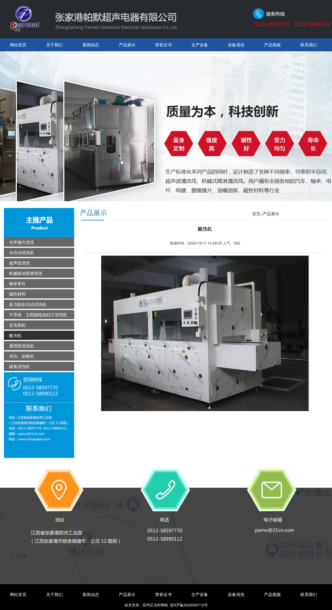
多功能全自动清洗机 (27, 304)
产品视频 (272, 45)
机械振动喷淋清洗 (25, 273)
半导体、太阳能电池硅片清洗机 (38, 315)
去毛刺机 (17, 325)
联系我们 (308, 45)
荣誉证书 (163, 45)
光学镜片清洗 (21, 242)
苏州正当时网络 (155, 604)
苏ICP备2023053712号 (189, 604)
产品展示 (127, 45)
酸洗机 (15, 335)
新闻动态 (90, 45)
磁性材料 (17, 294)
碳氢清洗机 (19, 366)
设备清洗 (236, 45)
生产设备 (199, 45)
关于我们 (54, 45)
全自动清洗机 (21, 252)
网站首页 (18, 45)
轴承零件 (17, 283)
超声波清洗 (19, 263)
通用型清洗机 (21, 346)
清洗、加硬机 (21, 356)
